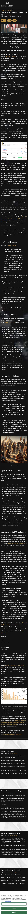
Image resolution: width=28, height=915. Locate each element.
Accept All (14, 912)
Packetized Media (10, 322)
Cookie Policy (8, 901)
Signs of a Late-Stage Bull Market (11, 870)
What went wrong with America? (17, 543)
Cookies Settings (14, 903)
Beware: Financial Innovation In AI (11, 833)
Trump (14, 20)
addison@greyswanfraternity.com (11, 734)
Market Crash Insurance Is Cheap (11, 791)
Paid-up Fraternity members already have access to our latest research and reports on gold (13, 722)
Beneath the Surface (6, 10)
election (3, 20)
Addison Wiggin (7, 15)
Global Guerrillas (11, 245)
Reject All (14, 908)
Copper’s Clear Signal (7, 751)
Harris (9, 20)
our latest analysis (11, 56)
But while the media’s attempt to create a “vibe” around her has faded (14, 219)
